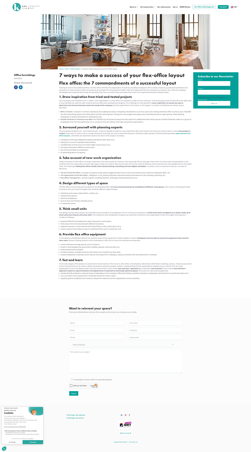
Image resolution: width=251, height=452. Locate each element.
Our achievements (164, 7)
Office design (75, 69)
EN (235, 7)
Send (73, 393)
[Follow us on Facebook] (129, 415)
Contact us (133, 442)
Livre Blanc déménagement (204, 7)
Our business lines (146, 7)
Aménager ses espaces (76, 415)
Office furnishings (24, 75)
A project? (223, 7)
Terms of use (202, 100)
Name (200, 80)
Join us (175, 7)
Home (61, 69)
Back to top (124, 433)
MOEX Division (185, 7)
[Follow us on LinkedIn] (121, 415)
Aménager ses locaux (75, 418)
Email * (200, 89)
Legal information (120, 442)
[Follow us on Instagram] (125, 415)
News (67, 69)
